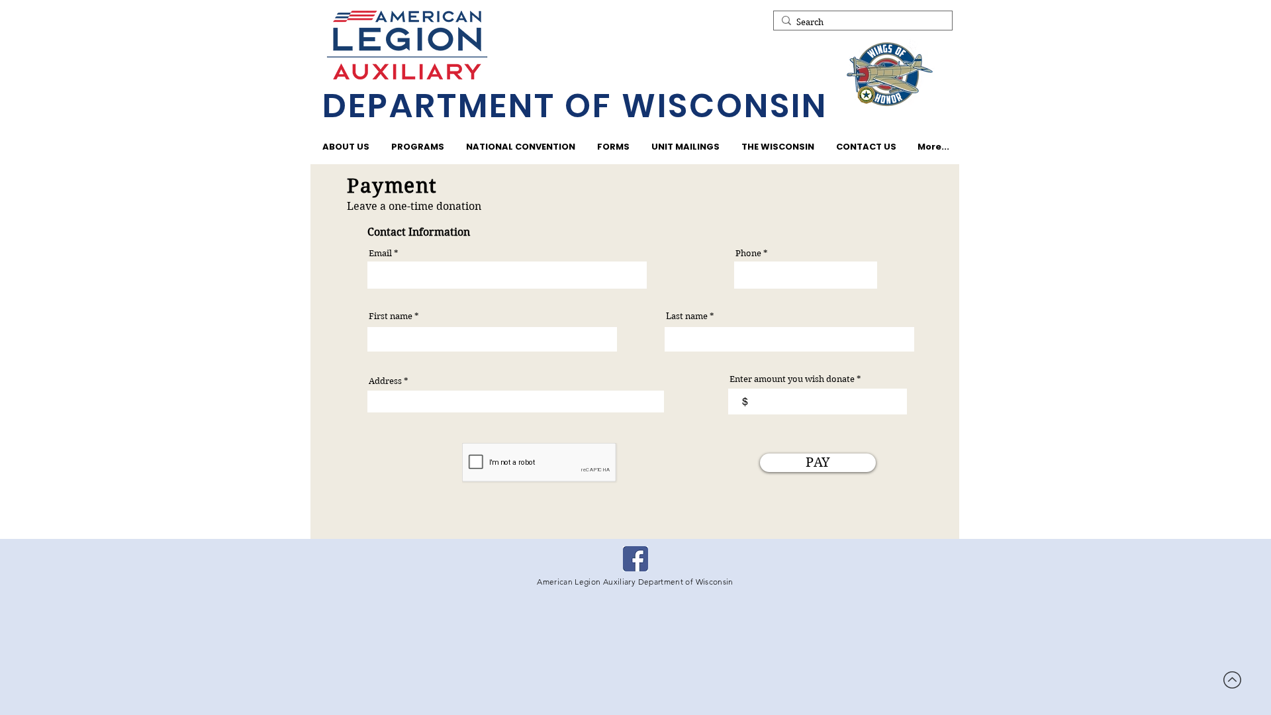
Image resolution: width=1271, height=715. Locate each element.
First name (390, 316)
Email (380, 253)
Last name (687, 316)
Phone (748, 253)
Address (385, 381)
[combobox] (515, 401)
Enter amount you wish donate (792, 379)
